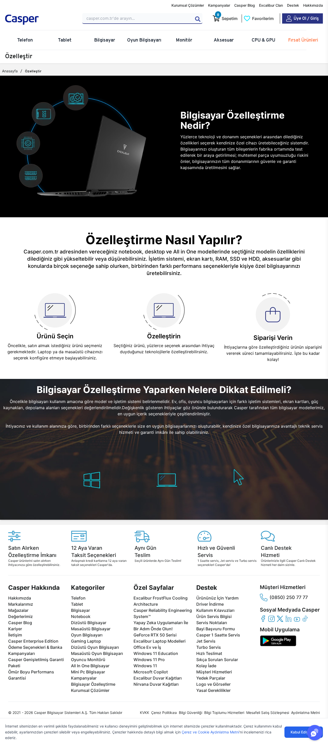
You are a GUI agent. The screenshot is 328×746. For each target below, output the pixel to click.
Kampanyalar (219, 5)
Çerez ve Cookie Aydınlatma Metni (210, 732)
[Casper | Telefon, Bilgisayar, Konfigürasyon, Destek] (40, 20)
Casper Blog (244, 5)
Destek (293, 5)
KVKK (144, 712)
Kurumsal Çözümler (187, 5)
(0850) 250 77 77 (289, 597)
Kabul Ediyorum (304, 732)
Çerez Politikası (164, 712)
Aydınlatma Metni (305, 712)
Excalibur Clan (271, 5)
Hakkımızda (313, 5)
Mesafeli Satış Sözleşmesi (267, 712)
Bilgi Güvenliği (190, 712)
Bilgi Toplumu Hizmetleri (224, 712)
